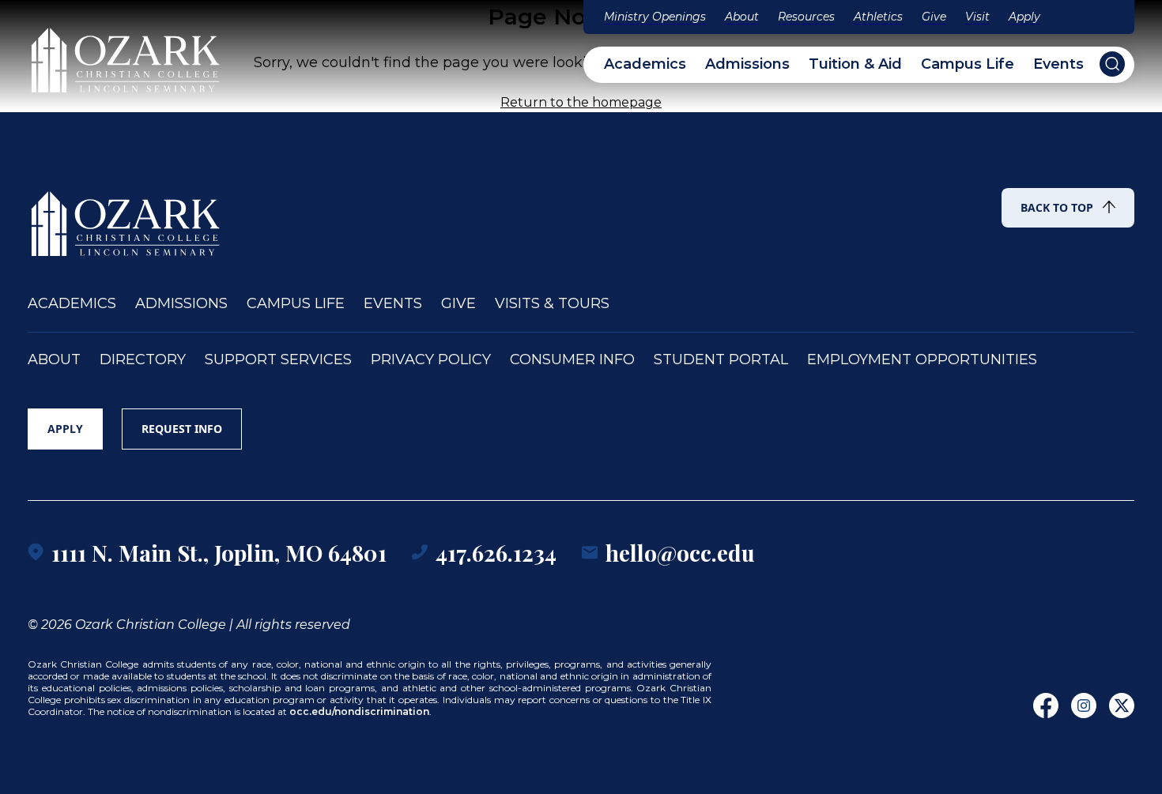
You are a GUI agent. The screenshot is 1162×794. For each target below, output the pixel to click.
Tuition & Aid (855, 64)
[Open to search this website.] (1112, 64)
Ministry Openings (655, 16)
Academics (645, 64)
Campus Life (967, 64)
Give (934, 16)
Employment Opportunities (922, 360)
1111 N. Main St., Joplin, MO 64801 (219, 552)
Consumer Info (572, 360)
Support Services (278, 360)
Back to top (1057, 207)
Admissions (747, 64)
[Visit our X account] (1121, 705)
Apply (1024, 16)
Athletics (878, 16)
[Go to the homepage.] (126, 216)
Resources (806, 16)
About (742, 16)
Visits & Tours (552, 303)
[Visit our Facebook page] (1045, 705)
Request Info (181, 428)
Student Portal (721, 360)
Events (1058, 64)
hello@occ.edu (680, 552)
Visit (977, 16)
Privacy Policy (431, 360)
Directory (143, 360)
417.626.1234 (496, 552)
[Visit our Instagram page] (1083, 705)
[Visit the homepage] (126, 52)
